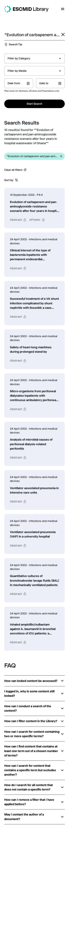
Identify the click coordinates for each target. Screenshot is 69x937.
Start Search (34, 103)
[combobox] (34, 58)
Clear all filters (13, 169)
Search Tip (15, 44)
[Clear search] (63, 34)
